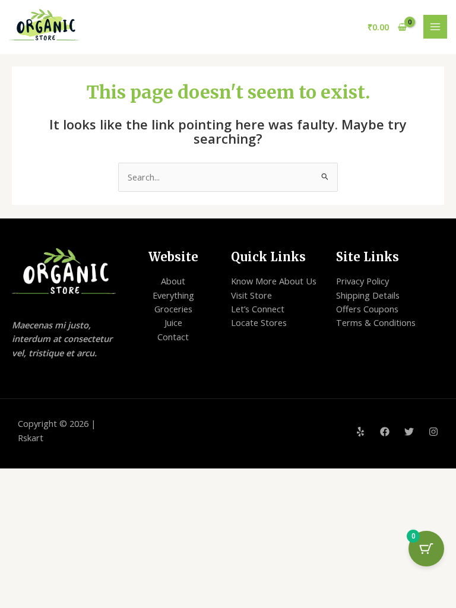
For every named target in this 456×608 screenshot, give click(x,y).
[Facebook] (385, 431)
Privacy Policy (362, 281)
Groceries (173, 309)
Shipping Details (368, 295)
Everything (173, 295)
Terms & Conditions (376, 322)
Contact (173, 337)
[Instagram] (433, 431)
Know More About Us (273, 281)
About (173, 281)
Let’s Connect (257, 309)
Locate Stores (259, 322)
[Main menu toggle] (435, 27)
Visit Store (251, 295)
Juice (173, 322)
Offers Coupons (367, 309)
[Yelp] (360, 431)
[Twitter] (409, 431)
